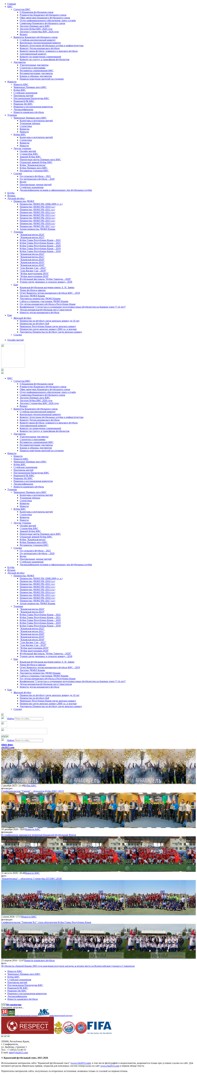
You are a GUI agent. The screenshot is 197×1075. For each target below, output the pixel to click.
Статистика (26, 126)
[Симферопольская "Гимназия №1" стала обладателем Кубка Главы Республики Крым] (32, 914)
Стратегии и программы (32, 67)
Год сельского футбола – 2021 (35, 176)
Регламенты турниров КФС (34, 170)
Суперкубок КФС (29, 154)
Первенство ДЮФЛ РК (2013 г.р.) (37, 215)
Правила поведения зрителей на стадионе (42, 79)
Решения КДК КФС (24, 101)
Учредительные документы (34, 65)
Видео (23, 181)
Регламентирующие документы (36, 73)
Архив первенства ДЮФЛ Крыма (37, 229)
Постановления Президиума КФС (31, 98)
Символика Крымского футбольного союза (42, 23)
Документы (20, 62)
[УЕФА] (81, 1033)
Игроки (11, 195)
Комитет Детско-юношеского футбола (40, 48)
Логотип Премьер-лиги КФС (35, 26)
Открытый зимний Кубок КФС (36, 162)
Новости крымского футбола (29, 112)
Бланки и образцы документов (36, 76)
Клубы (10, 193)
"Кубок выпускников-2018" (34, 276)
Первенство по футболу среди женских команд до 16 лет (49, 320)
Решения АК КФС (23, 104)
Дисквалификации (23, 109)
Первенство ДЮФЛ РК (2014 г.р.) (37, 218)
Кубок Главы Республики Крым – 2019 (40, 248)
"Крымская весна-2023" (32, 237)
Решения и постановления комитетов (33, 106)
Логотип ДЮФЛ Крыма (32, 295)
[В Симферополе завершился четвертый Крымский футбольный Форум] (32, 826)
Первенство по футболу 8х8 (34, 323)
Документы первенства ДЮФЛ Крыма (40, 298)
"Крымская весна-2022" (32, 254)
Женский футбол (22, 318)
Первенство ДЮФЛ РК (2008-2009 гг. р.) (41, 204)
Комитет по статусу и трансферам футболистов (44, 59)
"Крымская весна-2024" (32, 234)
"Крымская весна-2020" (32, 259)
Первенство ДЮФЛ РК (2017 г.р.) (37, 226)
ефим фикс (7, 744)
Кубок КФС (20, 90)
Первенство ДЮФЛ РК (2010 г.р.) (37, 206)
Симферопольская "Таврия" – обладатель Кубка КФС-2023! (32, 791)
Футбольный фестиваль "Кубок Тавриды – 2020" (45, 279)
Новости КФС (21, 84)
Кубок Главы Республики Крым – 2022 (40, 240)
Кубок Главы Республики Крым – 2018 (40, 251)
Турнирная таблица (30, 123)
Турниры (12, 115)
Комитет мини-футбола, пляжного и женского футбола (49, 51)
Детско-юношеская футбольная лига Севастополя (46, 309)
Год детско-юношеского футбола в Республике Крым (47, 304)
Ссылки (18, 173)
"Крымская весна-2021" (32, 257)
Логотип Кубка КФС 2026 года (36, 28)
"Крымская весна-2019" (32, 262)
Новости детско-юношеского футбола (39, 312)
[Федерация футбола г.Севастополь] (69, 1033)
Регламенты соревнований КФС (37, 70)
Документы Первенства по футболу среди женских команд (51, 332)
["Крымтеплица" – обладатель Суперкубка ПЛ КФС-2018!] (32, 870)
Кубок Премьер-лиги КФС (34, 168)
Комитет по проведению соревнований (40, 56)
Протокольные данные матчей (36, 184)
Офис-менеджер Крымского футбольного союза (45, 17)
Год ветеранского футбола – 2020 (37, 179)
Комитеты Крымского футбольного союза (36, 37)
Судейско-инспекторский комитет (38, 40)
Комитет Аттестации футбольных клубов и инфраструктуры (51, 45)
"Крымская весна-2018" (32, 265)
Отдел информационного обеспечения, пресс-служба (48, 20)
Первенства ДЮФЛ (24, 201)
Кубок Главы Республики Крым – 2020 (40, 245)
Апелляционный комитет (33, 54)
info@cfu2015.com (18, 1052)
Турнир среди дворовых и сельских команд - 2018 (46, 282)
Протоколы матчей (23, 95)
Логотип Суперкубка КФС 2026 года (39, 31)
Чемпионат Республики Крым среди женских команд (48, 326)
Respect (23, 34)
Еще (16, 284)
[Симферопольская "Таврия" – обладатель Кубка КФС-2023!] (32, 782)
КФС (10, 6)
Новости (11, 81)
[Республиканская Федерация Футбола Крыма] (58, 1033)
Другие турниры (22, 148)
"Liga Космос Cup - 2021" (33, 268)
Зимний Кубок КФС (30, 156)
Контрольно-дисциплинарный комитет (40, 42)
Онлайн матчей (28, 151)
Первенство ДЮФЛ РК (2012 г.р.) (37, 212)
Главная (11, 3)
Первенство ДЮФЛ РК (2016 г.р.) (37, 223)
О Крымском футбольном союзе (36, 12)
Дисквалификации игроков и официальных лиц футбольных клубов (56, 190)
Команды (24, 129)
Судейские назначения (25, 92)
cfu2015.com (7, 747)
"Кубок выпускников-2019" (34, 273)
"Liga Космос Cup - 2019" (33, 270)
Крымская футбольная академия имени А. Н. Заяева (47, 287)
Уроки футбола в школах (33, 290)
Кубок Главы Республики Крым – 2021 (40, 243)
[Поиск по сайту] (2, 714)
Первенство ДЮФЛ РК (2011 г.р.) (37, 209)
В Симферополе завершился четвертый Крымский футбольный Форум (38, 835)
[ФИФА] (99, 1033)
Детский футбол (15, 198)
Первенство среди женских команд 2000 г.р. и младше (48, 329)
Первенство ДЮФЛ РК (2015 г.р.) (37, 220)
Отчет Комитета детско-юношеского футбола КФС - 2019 (50, 293)
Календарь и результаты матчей (36, 120)
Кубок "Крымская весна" (33, 165)
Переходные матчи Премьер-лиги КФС (40, 159)
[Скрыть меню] (2, 736)
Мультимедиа (13, 1004)
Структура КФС (22, 9)
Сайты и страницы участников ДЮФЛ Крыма (44, 301)
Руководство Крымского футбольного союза (43, 15)
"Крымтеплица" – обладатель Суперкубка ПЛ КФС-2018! (31, 878)
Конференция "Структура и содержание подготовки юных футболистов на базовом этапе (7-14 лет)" (73, 307)
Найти (10, 718)
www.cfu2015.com (80, 1063)
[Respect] (27, 1033)
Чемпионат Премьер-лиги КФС (30, 87)
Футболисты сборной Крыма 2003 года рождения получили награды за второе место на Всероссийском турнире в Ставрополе (68, 966)
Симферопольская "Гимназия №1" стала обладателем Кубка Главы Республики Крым (46, 922)
